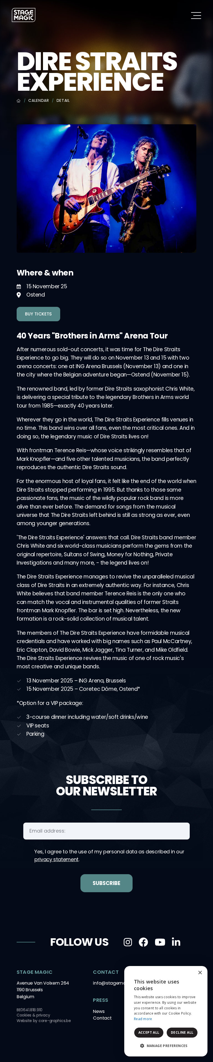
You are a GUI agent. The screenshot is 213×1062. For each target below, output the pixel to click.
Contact (102, 1018)
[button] (166, 1046)
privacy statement (56, 859)
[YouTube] (160, 942)
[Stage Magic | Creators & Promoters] (23, 15)
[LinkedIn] (176, 942)
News (98, 1011)
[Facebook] (143, 942)
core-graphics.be (55, 1020)
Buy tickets (38, 314)
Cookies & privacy (33, 1015)
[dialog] (165, 1011)
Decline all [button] (182, 1032)
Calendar (38, 100)
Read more (143, 1019)
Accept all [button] (148, 1032)
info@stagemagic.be (116, 983)
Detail (63, 100)
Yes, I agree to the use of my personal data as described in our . (109, 855)
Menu (196, 15)
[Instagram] (128, 942)
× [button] (200, 973)
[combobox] (188, 973)
